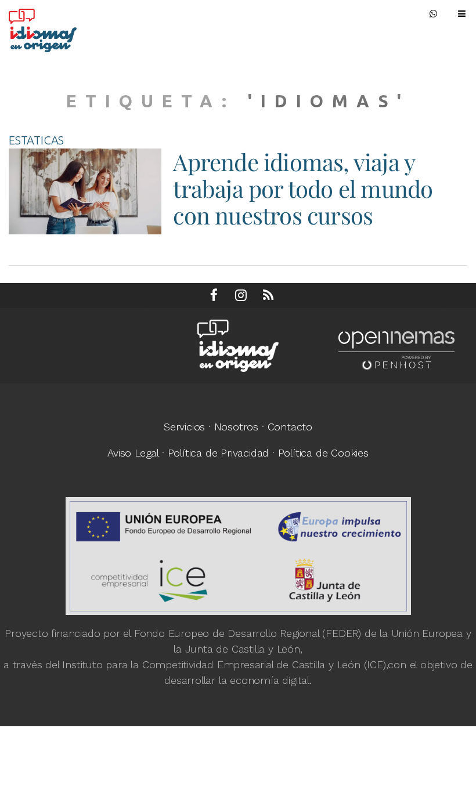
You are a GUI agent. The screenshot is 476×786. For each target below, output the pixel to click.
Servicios (184, 427)
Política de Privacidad (218, 453)
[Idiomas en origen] (72, 27)
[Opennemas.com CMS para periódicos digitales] (396, 349)
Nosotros (236, 427)
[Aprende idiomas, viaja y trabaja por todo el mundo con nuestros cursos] (85, 191)
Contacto (290, 427)
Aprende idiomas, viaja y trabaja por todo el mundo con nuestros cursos (302, 188)
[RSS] (268, 295)
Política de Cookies (323, 453)
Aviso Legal (132, 453)
